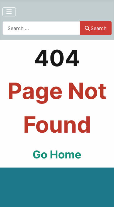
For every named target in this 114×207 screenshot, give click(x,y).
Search (98, 28)
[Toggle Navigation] (9, 11)
